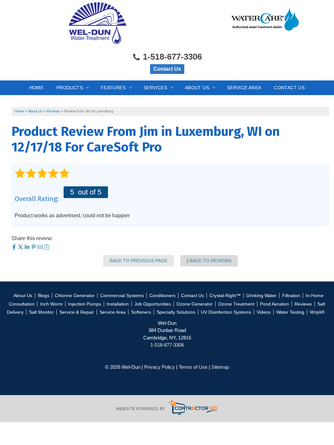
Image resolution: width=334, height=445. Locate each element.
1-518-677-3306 (171, 57)
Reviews (303, 304)
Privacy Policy (159, 367)
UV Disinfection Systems (226, 312)
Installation (118, 304)
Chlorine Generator (75, 295)
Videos (264, 312)
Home (36, 87)
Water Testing (290, 312)
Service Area (244, 87)
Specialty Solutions (176, 312)
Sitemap (220, 367)
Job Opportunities (152, 304)
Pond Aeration (274, 304)
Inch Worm (51, 304)
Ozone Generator (194, 304)
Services (155, 87)
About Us (197, 87)
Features (113, 87)
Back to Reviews (210, 260)
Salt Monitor (41, 312)
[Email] (41, 248)
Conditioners (162, 295)
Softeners (141, 312)
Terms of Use (193, 367)
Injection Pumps (84, 304)
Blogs (43, 295)
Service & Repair (76, 312)
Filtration (291, 295)
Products (69, 87)
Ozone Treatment (236, 304)
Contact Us (167, 69)
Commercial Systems (122, 295)
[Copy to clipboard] (46, 248)
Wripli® (317, 312)
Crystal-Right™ (225, 295)
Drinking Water (261, 295)
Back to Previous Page (138, 260)
